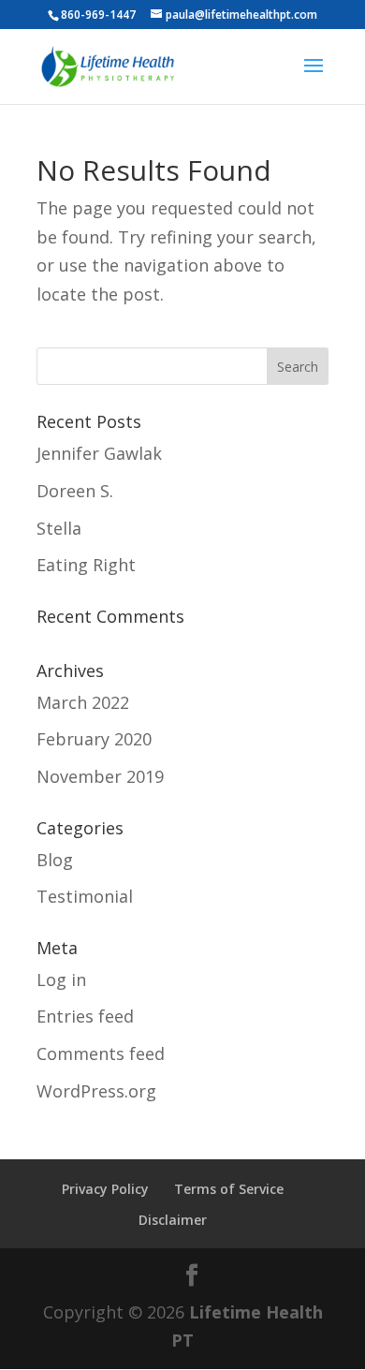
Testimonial (84, 896)
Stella (58, 528)
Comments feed (100, 1053)
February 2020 (94, 739)
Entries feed (85, 1016)
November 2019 (100, 776)
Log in (61, 979)
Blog (54, 859)
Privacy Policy (105, 1189)
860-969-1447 (98, 14)
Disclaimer (173, 1220)
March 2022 (82, 702)
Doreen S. (74, 490)
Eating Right (86, 564)
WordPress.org (96, 1091)
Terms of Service (229, 1189)
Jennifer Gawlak (99, 453)
